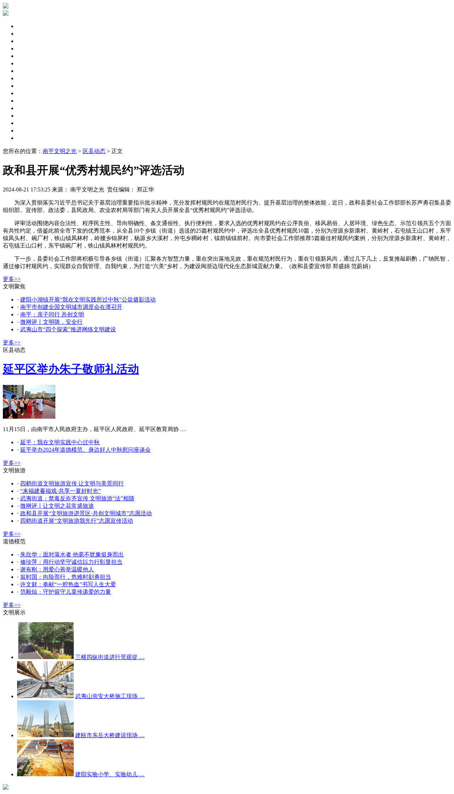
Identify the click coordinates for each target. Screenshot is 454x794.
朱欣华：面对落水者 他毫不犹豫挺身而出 (72, 554)
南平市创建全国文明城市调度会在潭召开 (71, 307)
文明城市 (28, 56)
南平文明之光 (60, 151)
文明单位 (28, 63)
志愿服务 (28, 101)
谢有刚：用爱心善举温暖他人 (57, 569)
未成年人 (28, 48)
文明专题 (28, 41)
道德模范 (28, 108)
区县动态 (28, 34)
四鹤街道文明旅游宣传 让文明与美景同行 (72, 483)
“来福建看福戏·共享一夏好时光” (60, 491)
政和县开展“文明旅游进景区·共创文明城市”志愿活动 (86, 513)
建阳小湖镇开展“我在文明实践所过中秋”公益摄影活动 (88, 300)
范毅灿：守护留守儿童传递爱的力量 (65, 592)
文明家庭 (28, 78)
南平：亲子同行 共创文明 (52, 314)
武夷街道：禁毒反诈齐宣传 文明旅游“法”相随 (77, 498)
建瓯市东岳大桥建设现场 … (110, 735)
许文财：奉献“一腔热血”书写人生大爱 (68, 584)
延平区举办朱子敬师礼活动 (71, 369)
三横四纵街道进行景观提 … (110, 657)
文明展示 (28, 138)
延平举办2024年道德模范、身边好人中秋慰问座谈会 (85, 450)
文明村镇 (28, 116)
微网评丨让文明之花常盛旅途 (57, 506)
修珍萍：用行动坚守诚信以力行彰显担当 (71, 562)
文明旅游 (28, 93)
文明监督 (28, 86)
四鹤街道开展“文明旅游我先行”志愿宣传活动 (76, 521)
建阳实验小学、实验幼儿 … (110, 774)
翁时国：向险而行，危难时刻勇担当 (65, 577)
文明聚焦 (28, 26)
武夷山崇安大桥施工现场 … (110, 696)
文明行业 (28, 130)
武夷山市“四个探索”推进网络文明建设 (68, 329)
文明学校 (28, 123)
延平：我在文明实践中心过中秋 (60, 442)
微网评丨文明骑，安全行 (51, 322)
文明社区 (28, 71)
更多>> (12, 279)
